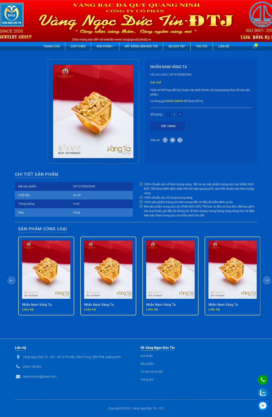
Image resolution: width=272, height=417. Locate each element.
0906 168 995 (32, 366)
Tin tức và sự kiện (151, 371)
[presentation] (11, 280)
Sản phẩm (104, 46)
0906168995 (174, 101)
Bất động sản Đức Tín (141, 46)
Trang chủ (51, 46)
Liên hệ (223, 46)
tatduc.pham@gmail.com (39, 376)
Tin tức (201, 46)
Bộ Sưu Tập (177, 46)
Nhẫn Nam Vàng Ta (37, 305)
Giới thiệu (78, 46)
